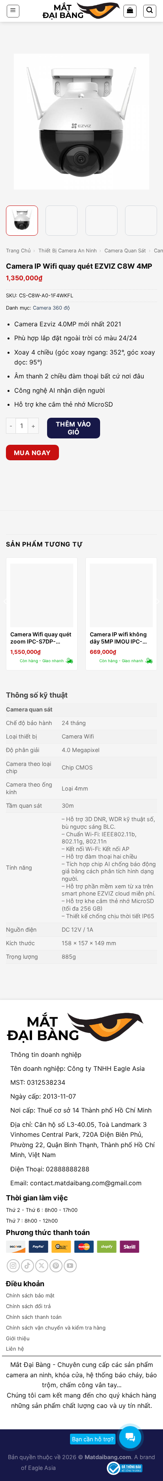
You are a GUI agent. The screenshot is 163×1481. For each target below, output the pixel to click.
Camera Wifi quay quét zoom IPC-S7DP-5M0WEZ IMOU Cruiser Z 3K (41, 638)
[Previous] (13, 121)
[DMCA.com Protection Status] (80, 1467)
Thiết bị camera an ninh (67, 251)
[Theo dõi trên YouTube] (70, 1265)
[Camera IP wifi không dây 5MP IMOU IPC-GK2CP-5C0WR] (121, 595)
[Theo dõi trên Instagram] (13, 1265)
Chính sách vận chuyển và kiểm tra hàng (56, 1327)
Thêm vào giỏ (73, 428)
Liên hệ (15, 1348)
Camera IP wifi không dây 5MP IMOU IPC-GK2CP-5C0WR (118, 638)
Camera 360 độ (51, 308)
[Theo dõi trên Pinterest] (56, 1265)
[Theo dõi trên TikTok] (27, 1265)
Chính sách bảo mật (30, 1295)
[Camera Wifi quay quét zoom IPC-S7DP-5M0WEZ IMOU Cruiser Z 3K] (41, 595)
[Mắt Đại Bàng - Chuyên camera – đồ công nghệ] (81, 11)
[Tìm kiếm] (150, 11)
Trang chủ (18, 251)
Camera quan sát (125, 251)
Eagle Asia (42, 1467)
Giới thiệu (18, 1338)
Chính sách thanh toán (34, 1317)
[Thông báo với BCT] (124, 1467)
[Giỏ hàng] (129, 11)
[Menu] (13, 11)
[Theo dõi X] (41, 1265)
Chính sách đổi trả (28, 1306)
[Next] (150, 121)
